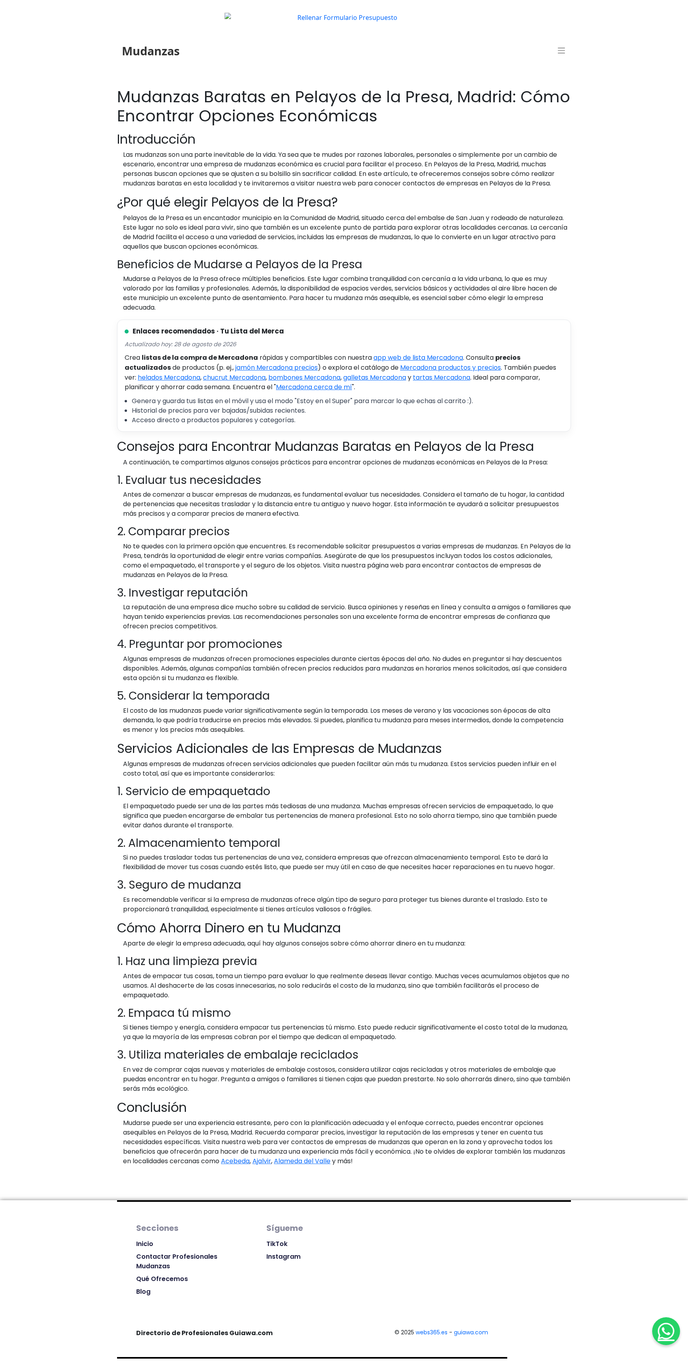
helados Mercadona (169, 377)
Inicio (144, 1243)
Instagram (283, 1256)
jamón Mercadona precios (276, 367)
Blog (143, 1291)
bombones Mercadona (304, 377)
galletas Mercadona (374, 377)
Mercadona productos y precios (450, 367)
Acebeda (235, 1161)
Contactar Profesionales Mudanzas (176, 1261)
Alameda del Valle (302, 1161)
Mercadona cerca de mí (314, 387)
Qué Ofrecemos (162, 1278)
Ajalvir (261, 1161)
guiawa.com (471, 1332)
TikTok (276, 1243)
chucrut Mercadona (234, 377)
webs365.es (432, 1332)
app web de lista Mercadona (418, 357)
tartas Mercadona (441, 377)
